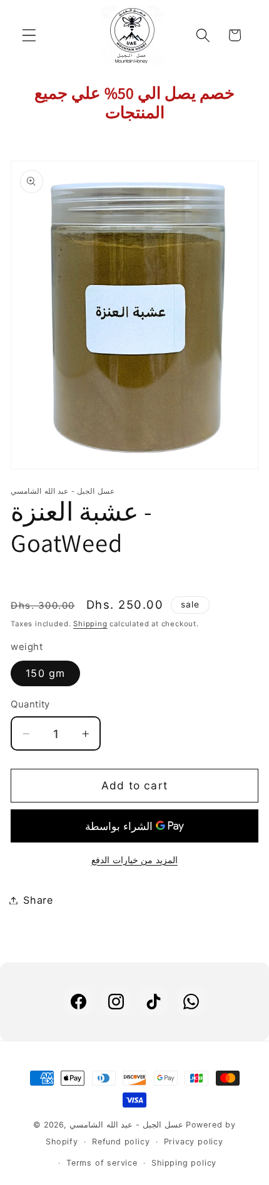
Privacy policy (193, 1141)
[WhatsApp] (191, 1002)
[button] (29, 35)
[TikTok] (154, 1002)
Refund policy (121, 1141)
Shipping (90, 623)
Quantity (30, 704)
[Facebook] (78, 1002)
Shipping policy (183, 1163)
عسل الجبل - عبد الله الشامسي (126, 1124)
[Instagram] (116, 1002)
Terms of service (102, 1163)
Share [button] (38, 900)
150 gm (45, 673)
